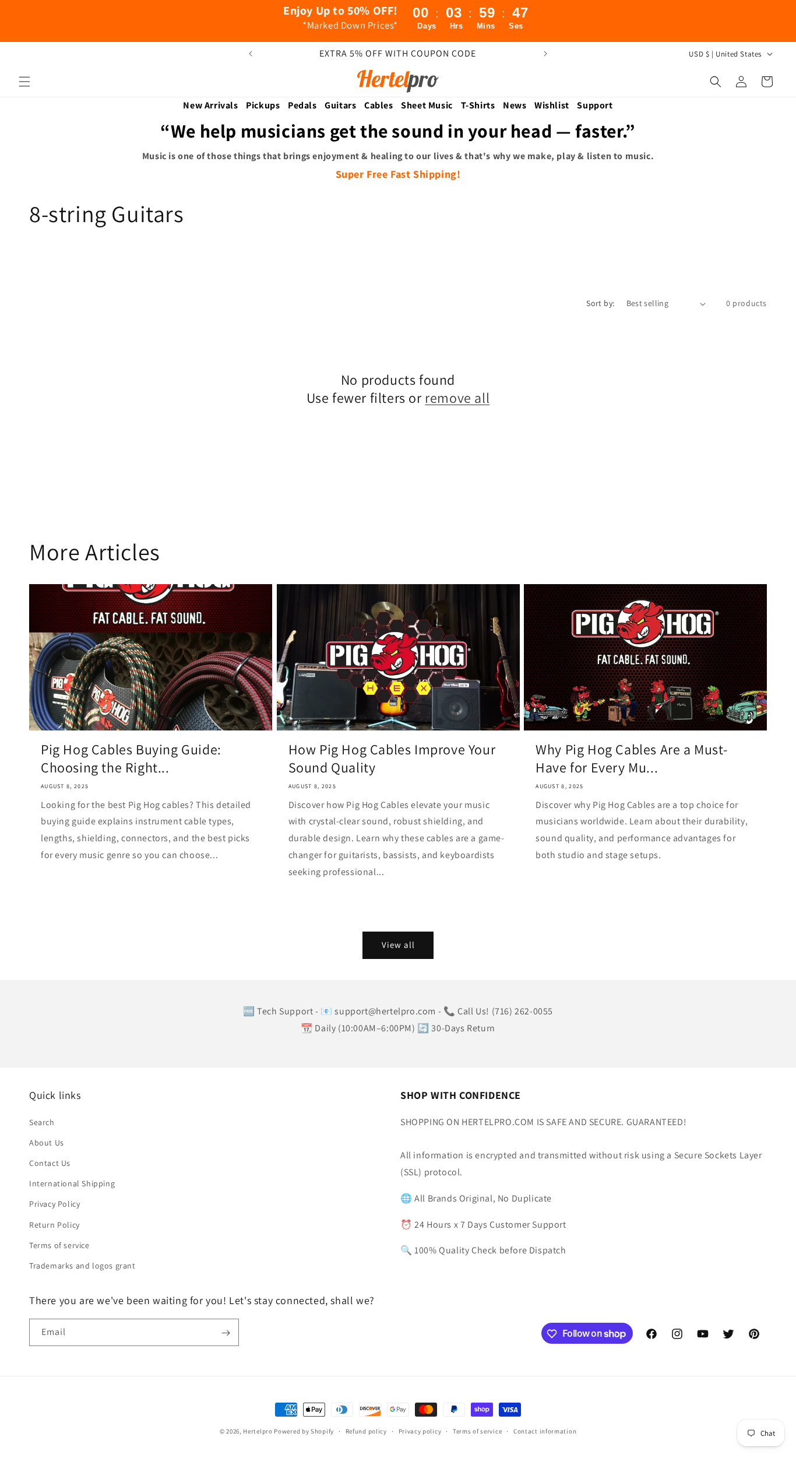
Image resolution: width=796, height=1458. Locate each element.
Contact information (544, 1431)
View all (398, 944)
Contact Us (50, 1163)
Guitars (340, 105)
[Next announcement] (545, 54)
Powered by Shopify (304, 1431)
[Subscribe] (225, 1333)
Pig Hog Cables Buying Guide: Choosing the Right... (131, 758)
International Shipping (72, 1183)
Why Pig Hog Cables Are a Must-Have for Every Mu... (631, 758)
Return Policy (54, 1225)
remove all (457, 398)
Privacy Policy (54, 1204)
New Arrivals (210, 105)
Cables (378, 105)
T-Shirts (478, 105)
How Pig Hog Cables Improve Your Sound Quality (392, 758)
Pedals (302, 105)
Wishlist (551, 105)
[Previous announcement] (250, 54)
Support (594, 105)
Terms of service (59, 1245)
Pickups (263, 105)
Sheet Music (427, 105)
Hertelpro (257, 1431)
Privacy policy (420, 1431)
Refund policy (366, 1431)
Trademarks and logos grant (82, 1265)
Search (42, 1122)
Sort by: (600, 303)
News (514, 105)
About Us (46, 1142)
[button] (24, 81)
